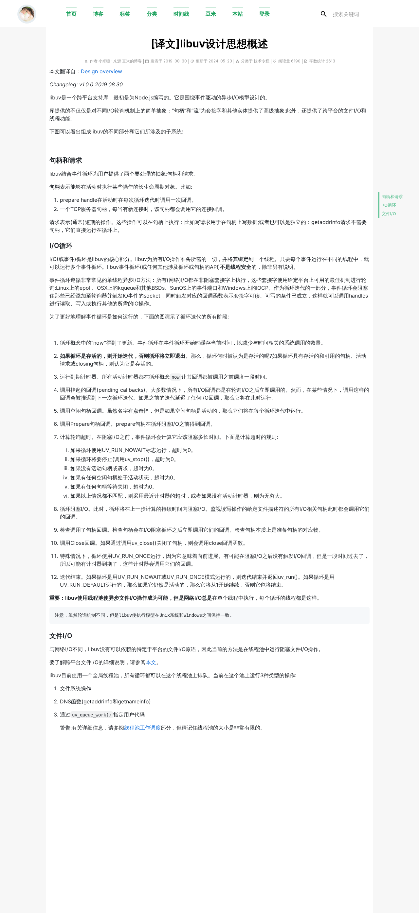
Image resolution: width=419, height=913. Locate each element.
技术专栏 (261, 61)
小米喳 (104, 61)
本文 (151, 662)
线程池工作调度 (142, 727)
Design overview (101, 71)
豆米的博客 (132, 61)
